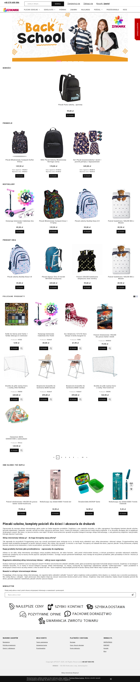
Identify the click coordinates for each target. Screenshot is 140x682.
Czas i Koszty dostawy (77, 645)
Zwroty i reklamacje (9, 648)
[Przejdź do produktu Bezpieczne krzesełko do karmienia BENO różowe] (75, 368)
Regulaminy (6, 642)
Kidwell (49, 339)
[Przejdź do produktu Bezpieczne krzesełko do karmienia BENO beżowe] (46, 368)
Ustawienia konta (41, 645)
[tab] (58, 60)
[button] (21, 348)
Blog (105, 651)
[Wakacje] (70, 37)
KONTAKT (106, 645)
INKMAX (108, 340)
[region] (70, 37)
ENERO (20, 391)
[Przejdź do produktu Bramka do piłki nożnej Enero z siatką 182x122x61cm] (105, 368)
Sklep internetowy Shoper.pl (70, 673)
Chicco (20, 443)
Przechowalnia (40, 648)
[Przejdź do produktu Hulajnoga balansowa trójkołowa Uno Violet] (46, 316)
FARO (79, 339)
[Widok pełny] (137, 296)
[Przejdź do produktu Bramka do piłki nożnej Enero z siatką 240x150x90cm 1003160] (16, 368)
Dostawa (72, 642)
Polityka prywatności (9, 645)
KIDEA (20, 339)
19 (82, 457)
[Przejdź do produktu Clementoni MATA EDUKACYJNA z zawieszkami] (16, 419)
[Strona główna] (13, 9)
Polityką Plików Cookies (76, 678)
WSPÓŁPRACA (108, 642)
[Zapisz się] (133, 594)
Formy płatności (75, 648)
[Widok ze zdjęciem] (134, 296)
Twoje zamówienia (42, 642)
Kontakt (106, 648)
